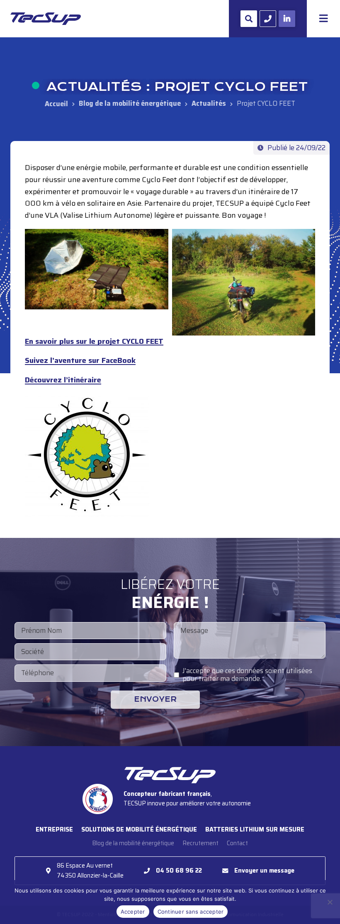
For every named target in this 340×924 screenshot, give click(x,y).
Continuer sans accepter (191, 911)
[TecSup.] (56, 103)
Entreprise (54, 829)
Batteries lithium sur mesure (254, 829)
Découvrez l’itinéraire (63, 380)
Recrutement (200, 843)
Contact (237, 843)
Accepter (133, 911)
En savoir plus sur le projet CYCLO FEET (94, 341)
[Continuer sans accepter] (329, 902)
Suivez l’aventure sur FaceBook (80, 361)
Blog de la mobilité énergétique (133, 843)
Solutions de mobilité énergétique (139, 829)
